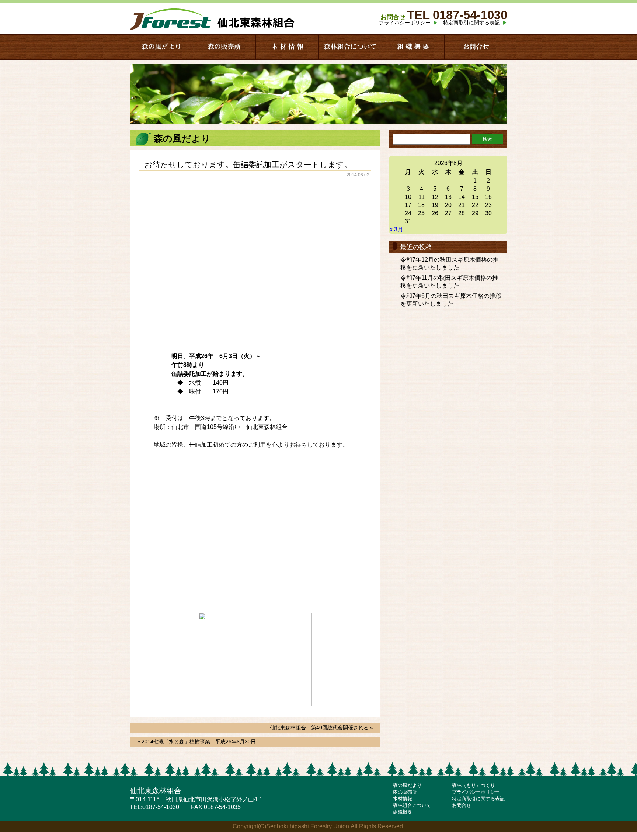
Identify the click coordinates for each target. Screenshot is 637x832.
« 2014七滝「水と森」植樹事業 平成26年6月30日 (196, 742)
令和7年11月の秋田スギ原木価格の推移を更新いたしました (449, 282)
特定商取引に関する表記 (471, 22)
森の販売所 (224, 47)
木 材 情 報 (287, 47)
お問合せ (476, 47)
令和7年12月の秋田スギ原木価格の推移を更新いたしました (449, 264)
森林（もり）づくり (473, 785)
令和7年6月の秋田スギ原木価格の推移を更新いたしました (450, 300)
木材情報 (402, 798)
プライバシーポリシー (405, 22)
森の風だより (161, 47)
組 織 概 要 (413, 47)
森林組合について (350, 47)
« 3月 (396, 229)
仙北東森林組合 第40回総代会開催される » (321, 727)
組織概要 (402, 812)
